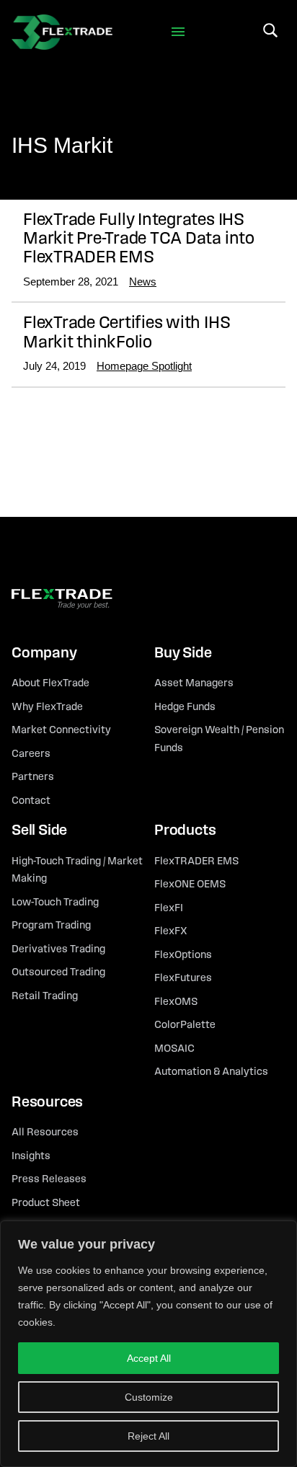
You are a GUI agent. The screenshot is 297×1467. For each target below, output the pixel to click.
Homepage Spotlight (144, 366)
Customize (149, 1397)
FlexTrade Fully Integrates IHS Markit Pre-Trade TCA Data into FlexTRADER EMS (138, 239)
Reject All (148, 1436)
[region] (148, 1343)
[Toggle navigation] (178, 32)
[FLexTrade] (62, 32)
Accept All (149, 1358)
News (142, 281)
